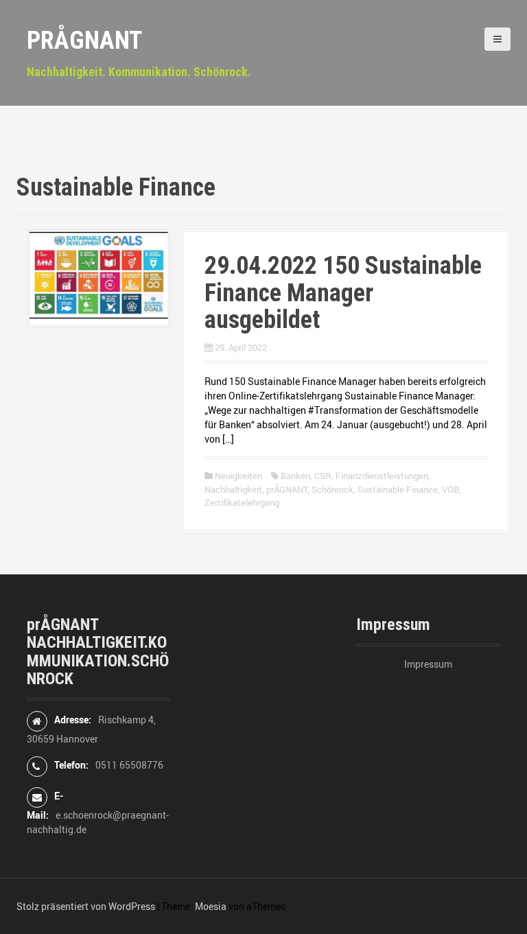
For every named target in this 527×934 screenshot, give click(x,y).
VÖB (450, 489)
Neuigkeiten (238, 475)
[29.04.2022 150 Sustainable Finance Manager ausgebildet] (99, 277)
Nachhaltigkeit (233, 489)
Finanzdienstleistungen (382, 475)
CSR (322, 475)
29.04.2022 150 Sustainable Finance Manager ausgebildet (343, 292)
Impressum (428, 663)
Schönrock (332, 489)
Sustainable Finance (398, 489)
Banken (295, 475)
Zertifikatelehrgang (241, 502)
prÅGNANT (84, 40)
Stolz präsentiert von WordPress (85, 906)
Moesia (210, 906)
